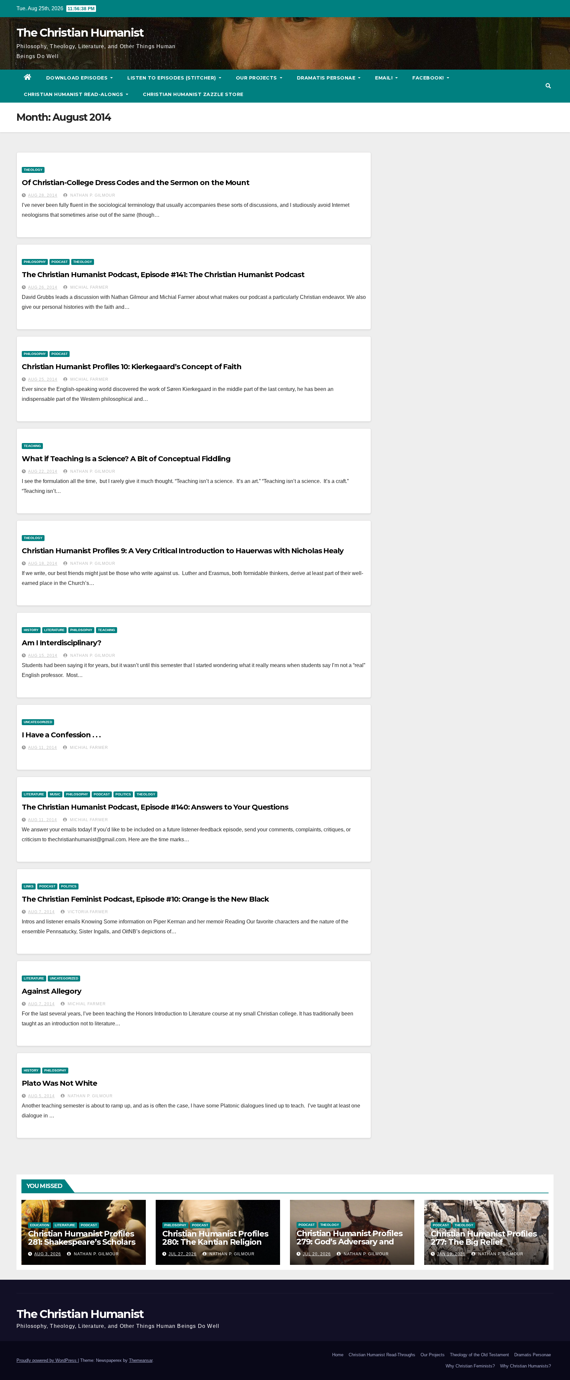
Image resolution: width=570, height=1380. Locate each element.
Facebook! (428, 78)
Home (337, 1354)
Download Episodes (77, 78)
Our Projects (257, 78)
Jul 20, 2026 (317, 1254)
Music (55, 794)
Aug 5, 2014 (41, 1096)
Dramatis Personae (327, 78)
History (31, 630)
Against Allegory (51, 991)
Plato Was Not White (59, 1083)
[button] (548, 86)
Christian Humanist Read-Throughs (382, 1354)
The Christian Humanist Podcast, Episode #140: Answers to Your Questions (155, 807)
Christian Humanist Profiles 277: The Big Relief (484, 1238)
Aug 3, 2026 (47, 1254)
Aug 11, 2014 (42, 747)
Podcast (59, 262)
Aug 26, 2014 (42, 287)
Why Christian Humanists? (525, 1366)
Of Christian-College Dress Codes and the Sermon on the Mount (135, 182)
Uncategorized (38, 722)
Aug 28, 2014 (42, 195)
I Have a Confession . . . (61, 734)
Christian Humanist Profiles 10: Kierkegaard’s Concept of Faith (131, 366)
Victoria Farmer (87, 912)
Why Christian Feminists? (470, 1366)
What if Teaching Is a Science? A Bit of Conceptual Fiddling (126, 458)
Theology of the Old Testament (479, 1354)
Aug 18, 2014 (42, 563)
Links (29, 886)
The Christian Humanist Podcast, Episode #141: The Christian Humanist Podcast (163, 274)
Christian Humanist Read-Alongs (74, 94)
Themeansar (140, 1360)
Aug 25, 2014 (42, 379)
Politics (123, 794)
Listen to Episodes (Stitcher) (172, 78)
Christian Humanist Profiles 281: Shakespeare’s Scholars (81, 1238)
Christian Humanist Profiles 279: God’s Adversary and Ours (349, 1242)
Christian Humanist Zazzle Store (193, 94)
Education (39, 1225)
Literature (54, 630)
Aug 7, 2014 (41, 912)
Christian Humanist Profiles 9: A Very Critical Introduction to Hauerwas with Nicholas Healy (182, 550)
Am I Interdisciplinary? (61, 642)
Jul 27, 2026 (183, 1254)
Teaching (32, 446)
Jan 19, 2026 (451, 1254)
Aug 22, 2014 (42, 471)
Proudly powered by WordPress (47, 1360)
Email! (384, 78)
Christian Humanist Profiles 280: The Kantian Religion (215, 1238)
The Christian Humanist (80, 33)
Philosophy (35, 262)
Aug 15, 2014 (42, 655)
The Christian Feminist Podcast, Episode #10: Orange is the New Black (145, 899)
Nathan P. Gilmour (92, 195)
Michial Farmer (89, 287)
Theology (33, 170)
